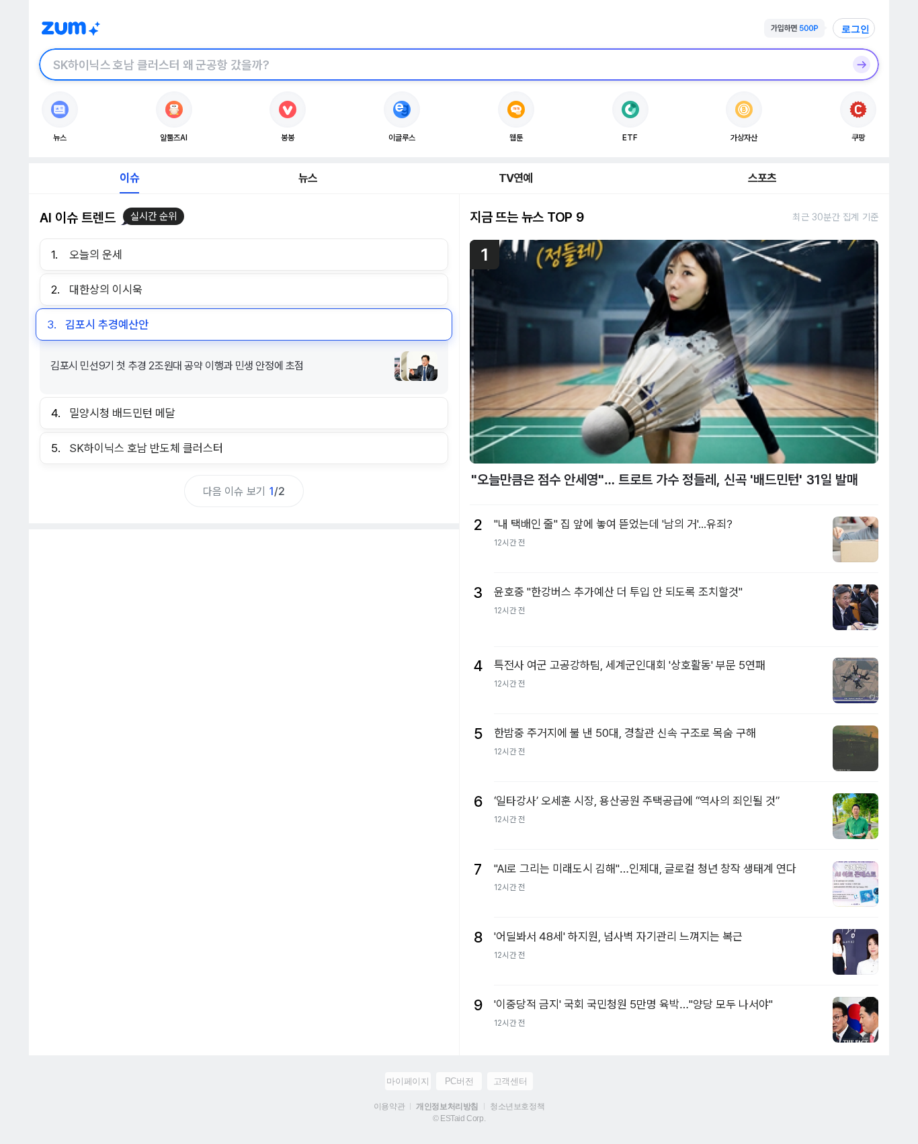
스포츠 (762, 178)
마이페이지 (407, 1081)
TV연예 (516, 178)
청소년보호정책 (517, 1106)
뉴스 (307, 178)
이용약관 (389, 1106)
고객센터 (510, 1081)
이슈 (129, 178)
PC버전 (459, 1081)
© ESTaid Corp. (459, 1118)
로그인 (855, 29)
